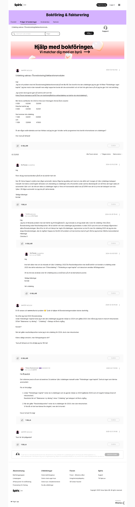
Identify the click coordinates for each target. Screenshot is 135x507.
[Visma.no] (20, 5)
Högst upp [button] (15, 501)
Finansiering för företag (20, 485)
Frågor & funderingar (28, 22)
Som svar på (31, 216)
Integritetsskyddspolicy (77, 478)
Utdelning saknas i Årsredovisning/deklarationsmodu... (30, 27)
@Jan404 (26, 374)
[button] (119, 70)
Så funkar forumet (75, 482)
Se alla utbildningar (47, 485)
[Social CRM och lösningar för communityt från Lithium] (119, 502)
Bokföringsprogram (19, 475)
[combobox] (34, 34)
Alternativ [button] (89, 34)
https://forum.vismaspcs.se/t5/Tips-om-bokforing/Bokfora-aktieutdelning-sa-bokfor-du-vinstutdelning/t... (52, 95)
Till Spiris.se (101, 478)
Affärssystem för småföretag (22, 482)
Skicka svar (112, 455)
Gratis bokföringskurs (48, 475)
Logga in (112, 5)
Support (100, 475)
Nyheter (56, 22)
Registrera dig (101, 5)
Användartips (45, 22)
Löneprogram (17, 478)
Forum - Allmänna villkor (77, 475)
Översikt (13, 22)
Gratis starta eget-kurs (48, 478)
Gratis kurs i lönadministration (50, 482)
